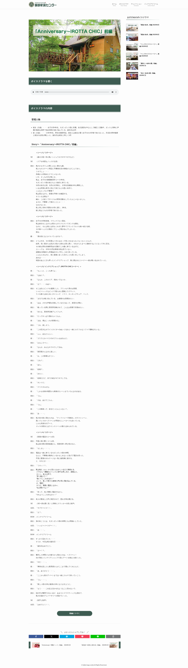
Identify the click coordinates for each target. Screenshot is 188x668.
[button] (36, 636)
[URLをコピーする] (113, 636)
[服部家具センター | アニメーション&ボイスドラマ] (43, 4)
